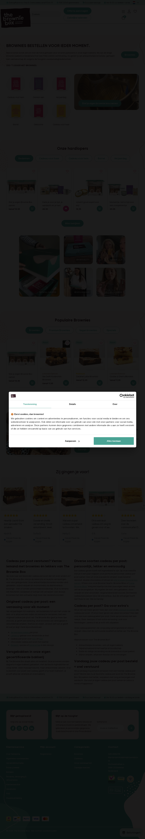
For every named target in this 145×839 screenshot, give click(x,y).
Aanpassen (70, 441)
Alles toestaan (114, 441)
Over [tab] (115, 404)
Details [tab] (72, 404)
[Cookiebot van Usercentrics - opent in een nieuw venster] (121, 396)
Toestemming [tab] (30, 404)
